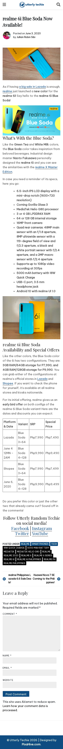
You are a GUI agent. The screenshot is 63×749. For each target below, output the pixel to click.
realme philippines (14, 563)
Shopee (8, 383)
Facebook (20, 528)
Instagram (42, 528)
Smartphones (40, 544)
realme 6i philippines (29, 559)
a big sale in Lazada (32, 86)
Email (7, 668)
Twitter (22, 533)
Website (8, 680)
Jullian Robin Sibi (26, 37)
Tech (54, 544)
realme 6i (9, 559)
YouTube (40, 533)
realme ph (49, 559)
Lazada (42, 379)
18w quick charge (14, 547)
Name (7, 655)
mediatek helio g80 (28, 551)
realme (7, 91)
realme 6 (26, 555)
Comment (10, 614)
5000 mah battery (38, 547)
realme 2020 (11, 555)
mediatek (9, 551)
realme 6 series (43, 555)
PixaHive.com (31, 744)
